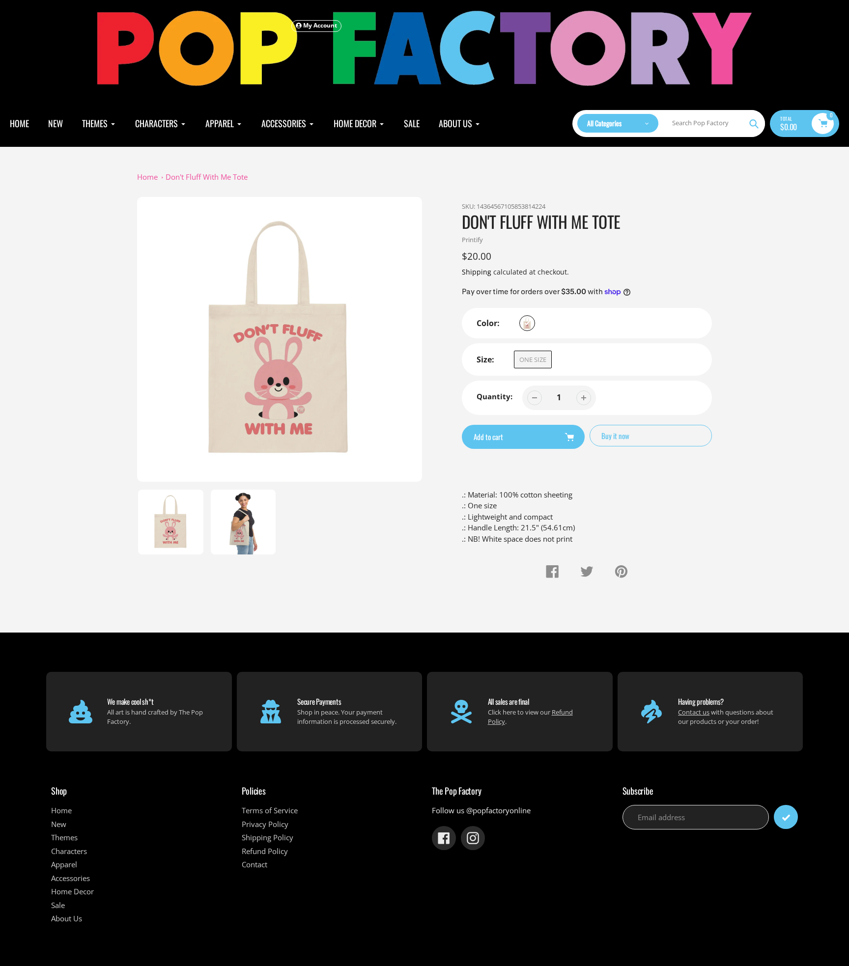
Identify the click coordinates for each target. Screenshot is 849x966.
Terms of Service (270, 810)
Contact (254, 864)
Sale (58, 905)
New (58, 824)
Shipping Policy (267, 837)
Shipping (476, 271)
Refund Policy (265, 851)
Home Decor (72, 891)
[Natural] (527, 323)
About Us (66, 918)
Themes (64, 837)
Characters (69, 851)
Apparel (64, 864)
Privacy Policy (265, 824)
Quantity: (494, 396)
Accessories (70, 878)
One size (532, 359)
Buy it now (615, 435)
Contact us (693, 712)
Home (147, 177)
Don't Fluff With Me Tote (207, 177)
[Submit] (786, 817)
